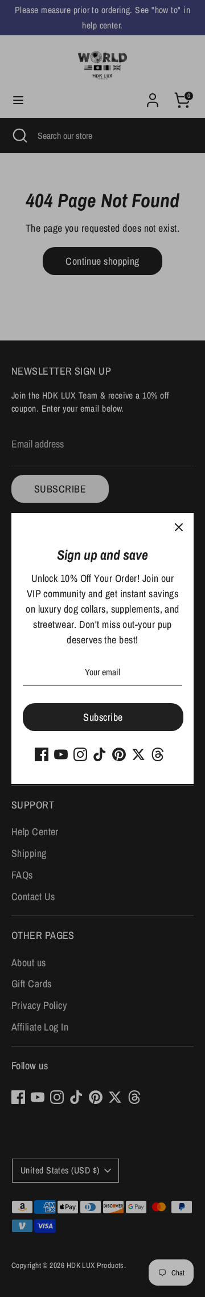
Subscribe (102, 717)
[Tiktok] (99, 754)
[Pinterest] (119, 754)
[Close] (178, 527)
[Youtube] (61, 754)
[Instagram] (80, 754)
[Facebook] (41, 754)
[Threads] (158, 754)
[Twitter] (138, 754)
